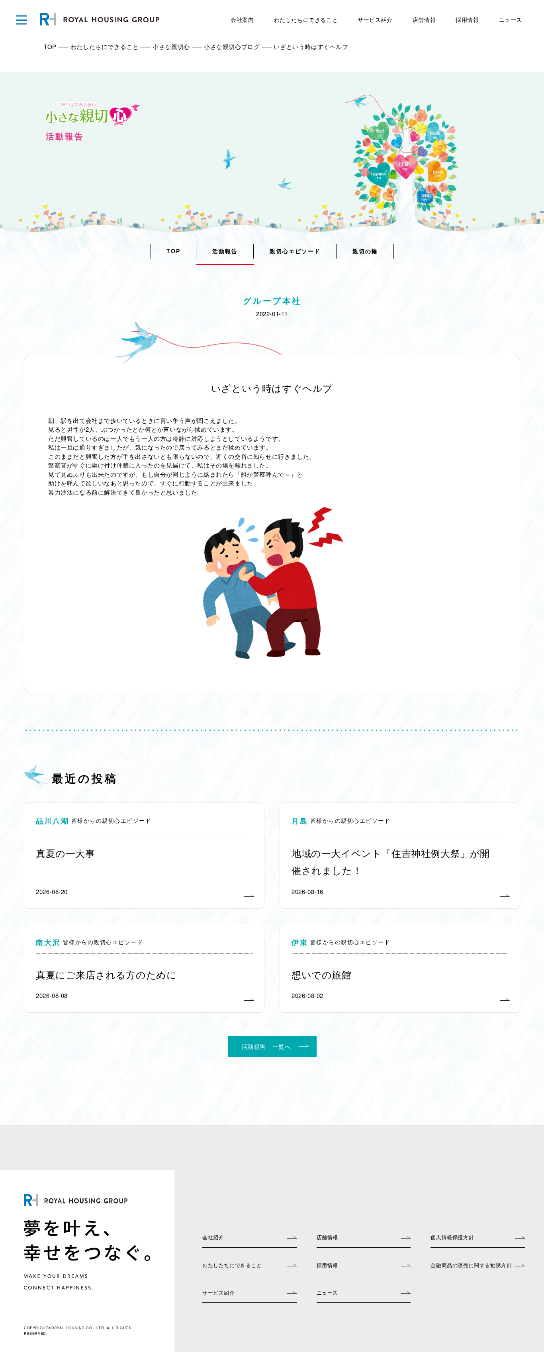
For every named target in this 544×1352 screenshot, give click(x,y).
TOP (173, 251)
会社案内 (242, 19)
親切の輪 (365, 251)
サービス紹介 (375, 19)
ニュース (510, 19)
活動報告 (225, 251)
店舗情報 (424, 19)
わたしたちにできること (306, 19)
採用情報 (467, 19)
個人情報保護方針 (452, 1237)
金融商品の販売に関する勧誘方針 (471, 1265)
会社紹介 (213, 1237)
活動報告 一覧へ (266, 1046)
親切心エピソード (295, 251)
